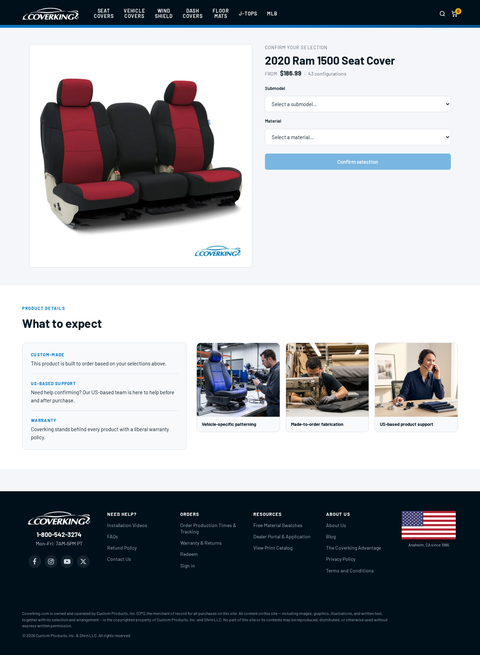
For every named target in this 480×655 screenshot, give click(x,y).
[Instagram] (51, 561)
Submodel (275, 88)
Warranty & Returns (201, 543)
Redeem (189, 554)
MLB (272, 14)
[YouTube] (67, 561)
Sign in (187, 566)
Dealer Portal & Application (282, 536)
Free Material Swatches (278, 525)
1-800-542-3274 (59, 534)
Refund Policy (122, 548)
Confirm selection (357, 161)
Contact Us (119, 559)
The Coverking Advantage (353, 548)
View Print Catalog (272, 548)
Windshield (164, 13)
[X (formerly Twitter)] (83, 561)
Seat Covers (104, 13)
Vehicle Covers (134, 13)
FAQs (112, 536)
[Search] (442, 13)
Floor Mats (221, 13)
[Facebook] (34, 561)
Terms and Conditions (350, 570)
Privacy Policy (340, 559)
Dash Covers (193, 13)
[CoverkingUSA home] (50, 13)
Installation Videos (127, 525)
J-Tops (248, 14)
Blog (331, 536)
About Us (336, 525)
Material (273, 121)
